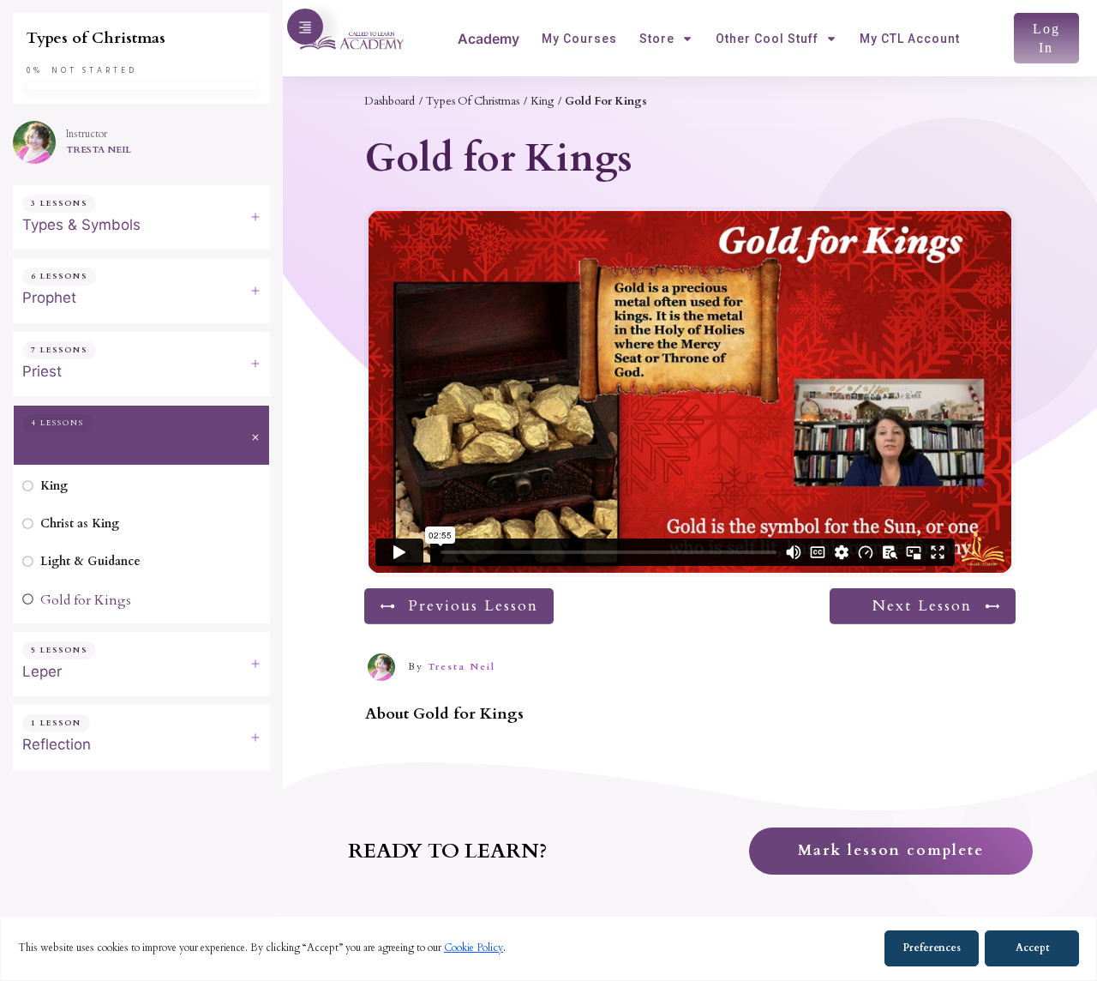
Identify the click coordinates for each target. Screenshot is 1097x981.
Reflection (56, 744)
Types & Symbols (81, 224)
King (37, 444)
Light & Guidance (90, 561)
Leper (42, 671)
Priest (42, 371)
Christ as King (79, 523)
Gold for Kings (85, 600)
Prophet (49, 297)
